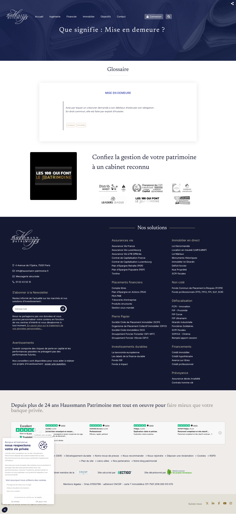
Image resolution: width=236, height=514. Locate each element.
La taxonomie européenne (126, 352)
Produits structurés (122, 303)
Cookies (200, 455)
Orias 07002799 (92, 484)
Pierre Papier (121, 316)
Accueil (39, 16)
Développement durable (77, 455)
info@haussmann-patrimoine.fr (32, 271)
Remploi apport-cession (184, 338)
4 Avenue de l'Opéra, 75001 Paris (32, 265)
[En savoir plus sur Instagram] (231, 504)
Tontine (116, 273)
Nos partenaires (120, 461)
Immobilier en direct (186, 240)
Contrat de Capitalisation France (128, 258)
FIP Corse (177, 314)
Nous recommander (132, 455)
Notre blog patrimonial (144, 461)
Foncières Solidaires (182, 326)
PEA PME (116, 296)
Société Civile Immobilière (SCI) (128, 330)
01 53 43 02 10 (23, 282)
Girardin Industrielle (182, 322)
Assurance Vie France (123, 246)
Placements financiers (127, 282)
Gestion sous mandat (123, 307)
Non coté (178, 282)
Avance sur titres (181, 360)
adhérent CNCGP (112, 484)
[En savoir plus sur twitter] (208, 504)
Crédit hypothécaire (182, 356)
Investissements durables (129, 346)
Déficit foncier (179, 265)
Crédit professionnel (182, 364)
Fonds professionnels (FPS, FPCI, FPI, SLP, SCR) (197, 292)
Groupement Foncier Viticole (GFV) (130, 338)
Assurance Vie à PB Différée (126, 254)
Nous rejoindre (154, 455)
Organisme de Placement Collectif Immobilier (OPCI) (139, 326)
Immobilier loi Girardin (183, 261)
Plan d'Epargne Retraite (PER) (127, 265)
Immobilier (89, 16)
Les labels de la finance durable (128, 356)
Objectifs (106, 16)
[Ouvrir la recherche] (169, 16)
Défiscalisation (182, 300)
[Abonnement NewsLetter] (63, 308)
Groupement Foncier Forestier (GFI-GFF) (133, 334)
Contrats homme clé (182, 382)
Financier (71, 16)
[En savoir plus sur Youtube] (225, 504)
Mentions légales (72, 484)
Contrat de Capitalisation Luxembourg (132, 261)
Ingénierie (54, 16)
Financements (181, 346)
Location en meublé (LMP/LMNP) (189, 250)
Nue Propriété (179, 269)
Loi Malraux (178, 254)
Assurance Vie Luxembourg (126, 250)
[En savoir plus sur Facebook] (219, 504)
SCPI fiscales (179, 273)
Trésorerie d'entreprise (124, 300)
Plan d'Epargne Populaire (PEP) (128, 269)
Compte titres (119, 288)
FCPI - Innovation (181, 306)
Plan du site (86, 461)
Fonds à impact (120, 364)
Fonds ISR (117, 360)
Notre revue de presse (106, 455)
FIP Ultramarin (179, 318)
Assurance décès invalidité (186, 378)
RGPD (212, 455)
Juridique (70, 125)
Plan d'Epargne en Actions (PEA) (129, 292)
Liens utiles (102, 461)
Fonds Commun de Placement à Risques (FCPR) (197, 288)
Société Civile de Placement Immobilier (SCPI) (136, 322)
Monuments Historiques (184, 258)
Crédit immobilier (181, 352)
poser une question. (55, 364)
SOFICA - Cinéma (181, 334)
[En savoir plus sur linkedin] (213, 504)
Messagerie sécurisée (27, 276)
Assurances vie (122, 240)
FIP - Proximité (179, 310)
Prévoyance (180, 373)
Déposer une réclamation (179, 455)
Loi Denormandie (181, 246)
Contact (121, 16)
